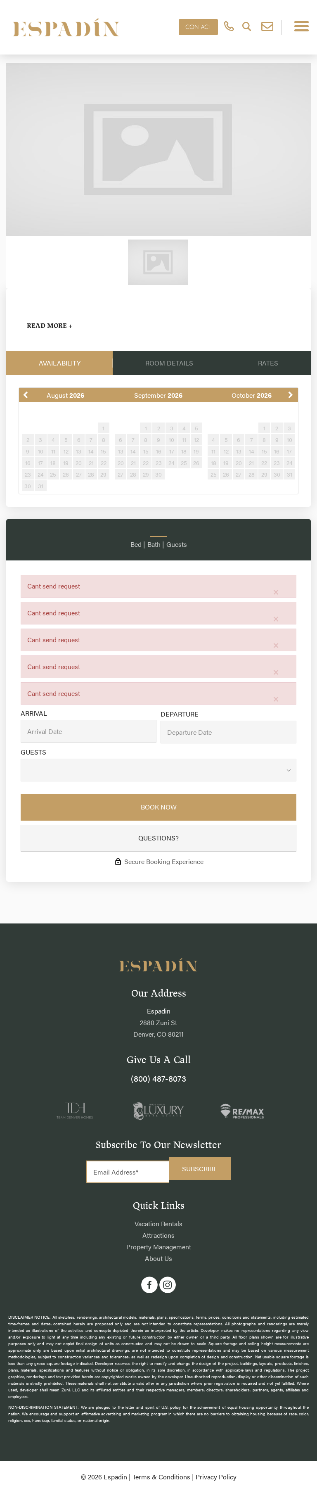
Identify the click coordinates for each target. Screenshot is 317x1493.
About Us (158, 1258)
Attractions (158, 1235)
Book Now (159, 807)
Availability (59, 363)
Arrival (34, 713)
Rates (268, 363)
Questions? (158, 838)
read (49, 326)
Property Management (158, 1246)
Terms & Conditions (161, 1476)
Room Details (169, 363)
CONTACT (198, 27)
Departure (180, 714)
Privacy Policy (216, 1476)
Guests (33, 752)
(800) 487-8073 (158, 1078)
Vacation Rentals (158, 1223)
